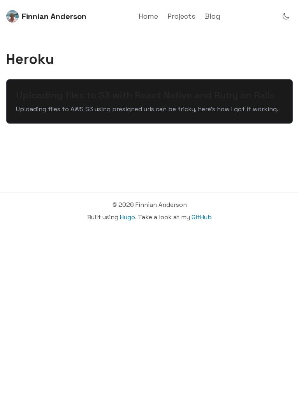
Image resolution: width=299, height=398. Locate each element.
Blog (212, 16)
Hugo (127, 217)
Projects (181, 16)
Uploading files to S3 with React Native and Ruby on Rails (145, 95)
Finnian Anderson (54, 16)
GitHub (202, 217)
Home (148, 16)
